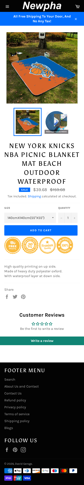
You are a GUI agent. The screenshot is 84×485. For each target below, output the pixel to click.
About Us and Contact (21, 386)
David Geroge (23, 463)
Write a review (42, 341)
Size (7, 207)
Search (9, 379)
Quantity (64, 207)
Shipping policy (17, 421)
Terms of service (17, 414)
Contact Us (13, 393)
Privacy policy (15, 407)
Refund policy (15, 400)
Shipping (34, 196)
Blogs (8, 428)
